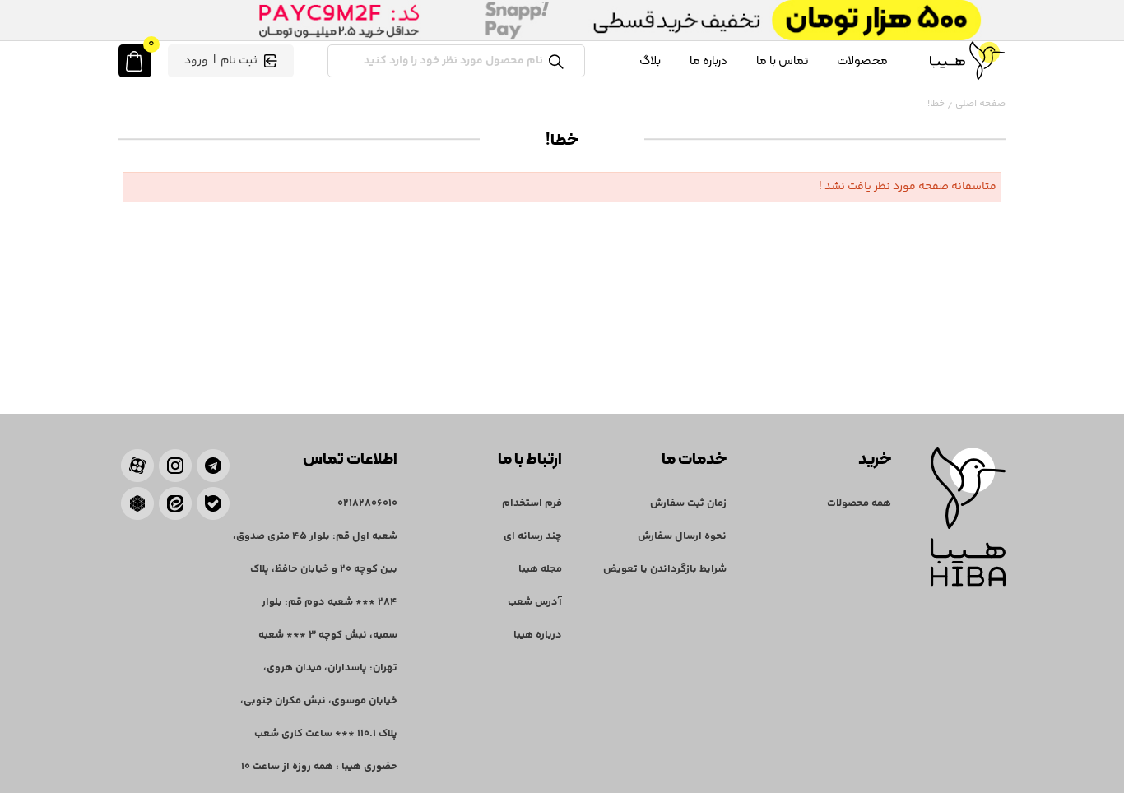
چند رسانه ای (533, 536)
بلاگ (650, 60)
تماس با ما (782, 60)
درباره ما (708, 60)
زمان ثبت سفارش (688, 503)
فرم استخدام (532, 503)
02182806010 (367, 503)
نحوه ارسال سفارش (682, 536)
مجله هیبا (540, 569)
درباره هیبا (537, 635)
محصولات (862, 60)
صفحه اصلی (980, 104)
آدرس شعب (535, 602)
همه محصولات (859, 503)
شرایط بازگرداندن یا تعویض (665, 569)
